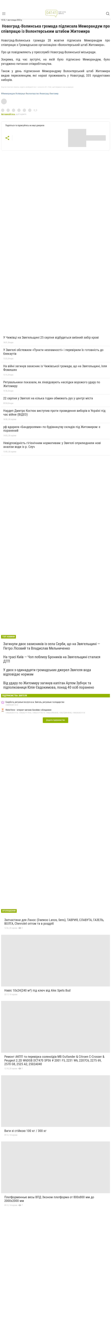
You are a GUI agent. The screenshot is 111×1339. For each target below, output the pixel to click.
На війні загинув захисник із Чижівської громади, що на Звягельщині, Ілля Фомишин (55, 368)
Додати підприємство (55, 720)
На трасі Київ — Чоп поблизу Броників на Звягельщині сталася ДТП (51, 659)
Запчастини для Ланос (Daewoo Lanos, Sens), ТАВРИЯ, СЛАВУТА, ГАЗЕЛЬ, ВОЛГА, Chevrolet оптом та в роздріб (54, 922)
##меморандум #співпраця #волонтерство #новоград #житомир (29, 93)
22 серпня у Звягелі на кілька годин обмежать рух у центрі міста (48, 398)
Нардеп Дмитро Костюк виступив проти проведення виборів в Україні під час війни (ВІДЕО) (54, 412)
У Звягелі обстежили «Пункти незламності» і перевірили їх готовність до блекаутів (53, 352)
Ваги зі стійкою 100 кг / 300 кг (25, 1131)
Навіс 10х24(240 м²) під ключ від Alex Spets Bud (37, 990)
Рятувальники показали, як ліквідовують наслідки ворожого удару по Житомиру (51, 384)
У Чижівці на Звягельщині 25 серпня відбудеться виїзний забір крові (51, 337)
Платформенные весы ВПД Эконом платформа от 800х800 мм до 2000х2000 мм (49, 1199)
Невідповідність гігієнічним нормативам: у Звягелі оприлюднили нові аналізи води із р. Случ (52, 445)
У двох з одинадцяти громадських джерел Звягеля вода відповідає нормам (47, 672)
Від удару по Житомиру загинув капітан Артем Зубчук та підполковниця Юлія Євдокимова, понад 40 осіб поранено (48, 685)
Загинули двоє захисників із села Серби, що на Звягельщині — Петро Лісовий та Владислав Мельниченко (51, 646)
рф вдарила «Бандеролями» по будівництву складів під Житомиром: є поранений (51, 429)
